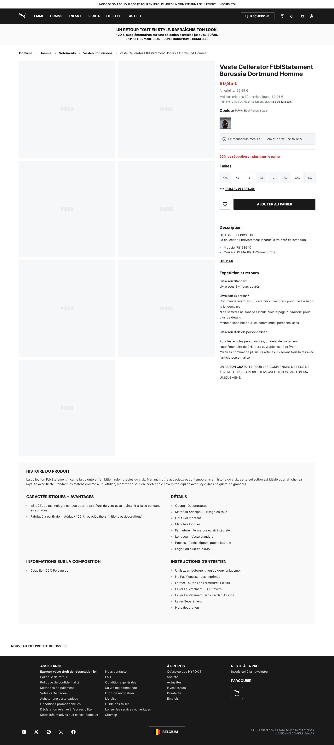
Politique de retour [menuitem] (53, 677)
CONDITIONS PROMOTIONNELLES (186, 39)
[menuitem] (38, 16)
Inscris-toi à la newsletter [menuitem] (249, 671)
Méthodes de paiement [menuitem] (57, 688)
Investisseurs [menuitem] (176, 688)
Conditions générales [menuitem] (120, 682)
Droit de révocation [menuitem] (119, 693)
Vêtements (67, 53)
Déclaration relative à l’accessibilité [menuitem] (66, 709)
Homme (46, 53)
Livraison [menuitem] (111, 698)
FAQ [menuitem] (108, 677)
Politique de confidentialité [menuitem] (59, 682)
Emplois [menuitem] (173, 698)
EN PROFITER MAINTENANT (144, 39)
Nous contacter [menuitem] (116, 671)
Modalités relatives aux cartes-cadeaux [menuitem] (69, 715)
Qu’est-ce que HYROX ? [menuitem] (184, 671)
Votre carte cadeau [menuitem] (54, 693)
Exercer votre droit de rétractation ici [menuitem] (68, 671)
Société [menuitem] (172, 677)
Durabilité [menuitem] (174, 693)
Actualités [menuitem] (174, 682)
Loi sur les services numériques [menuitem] (128, 709)
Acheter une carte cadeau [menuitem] (59, 698)
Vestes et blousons (97, 53)
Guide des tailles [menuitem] (117, 704)
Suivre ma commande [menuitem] (121, 688)
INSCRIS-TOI (227, 4)
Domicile (25, 53)
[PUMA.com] (22, 16)
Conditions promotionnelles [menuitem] (60, 704)
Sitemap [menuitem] (111, 715)
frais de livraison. (281, 101)
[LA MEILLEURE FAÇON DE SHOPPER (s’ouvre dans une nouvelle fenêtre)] (237, 693)
